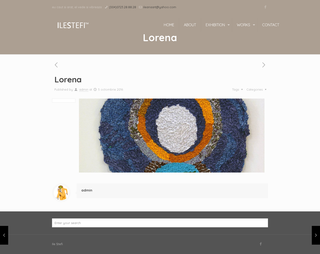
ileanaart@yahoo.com (159, 7)
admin (83, 89)
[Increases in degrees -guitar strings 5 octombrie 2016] (4, 235)
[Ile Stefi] (73, 24)
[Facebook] (265, 7)
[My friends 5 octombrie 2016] (316, 235)
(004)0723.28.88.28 (122, 7)
